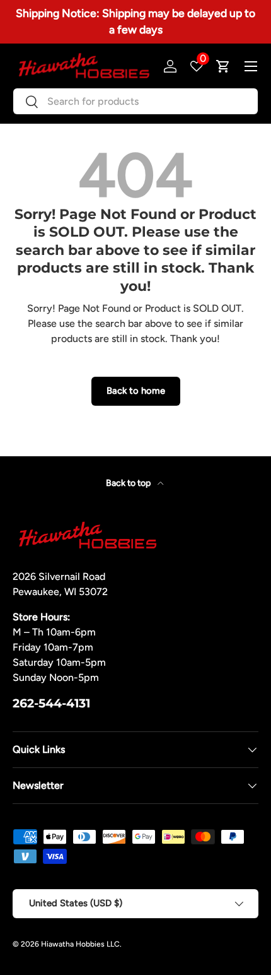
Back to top (129, 483)
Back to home (136, 390)
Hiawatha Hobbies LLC (80, 944)
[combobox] (135, 101)
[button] (223, 66)
